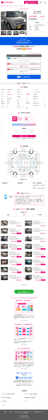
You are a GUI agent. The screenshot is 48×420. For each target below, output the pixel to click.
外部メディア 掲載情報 (24, 413)
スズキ (8, 91)
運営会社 (5, 411)
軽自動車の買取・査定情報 (30, 397)
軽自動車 (28, 94)
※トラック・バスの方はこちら (35, 53)
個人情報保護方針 (18, 411)
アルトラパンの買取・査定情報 (31, 394)
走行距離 (11, 69)
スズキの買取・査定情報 (6, 397)
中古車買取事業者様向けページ (39, 411)
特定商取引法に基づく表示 (27, 411)
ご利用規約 (11, 411)
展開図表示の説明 (23, 179)
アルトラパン (9, 94)
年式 (10, 63)
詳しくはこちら (24, 320)
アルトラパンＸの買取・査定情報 (7, 394)
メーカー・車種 (13, 58)
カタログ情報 (3, 401)
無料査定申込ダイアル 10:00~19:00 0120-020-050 (31, 2)
